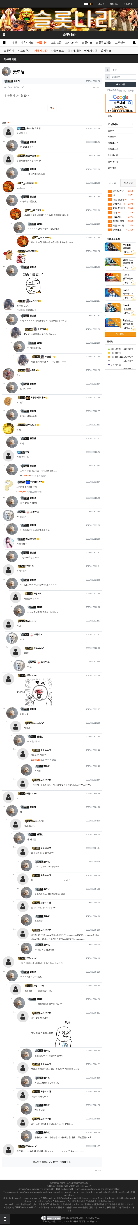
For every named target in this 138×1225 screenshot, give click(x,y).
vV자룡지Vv (36, 482)
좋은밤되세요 (117, 208)
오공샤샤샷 (31, 621)
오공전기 (34, 301)
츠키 (28, 452)
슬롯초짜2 (31, 251)
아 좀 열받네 (116, 199)
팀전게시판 (74, 50)
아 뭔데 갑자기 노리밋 (118, 221)
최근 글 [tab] (112, 182)
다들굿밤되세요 (116, 217)
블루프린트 (128, 263)
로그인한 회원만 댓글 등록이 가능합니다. (51, 1162)
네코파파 (30, 183)
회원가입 (114, 4)
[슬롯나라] (69, 19)
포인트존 (56, 42)
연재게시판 (90, 50)
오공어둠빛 (31, 155)
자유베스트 (57, 50)
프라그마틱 (71, 42)
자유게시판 (40, 50)
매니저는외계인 (33, 128)
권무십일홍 (31, 424)
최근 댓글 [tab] (128, 182)
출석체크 (106, 50)
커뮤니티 (42, 42)
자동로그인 (112, 90)
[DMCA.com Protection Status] (51, 1218)
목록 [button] (97, 87)
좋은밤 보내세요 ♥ (116, 230)
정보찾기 (127, 4)
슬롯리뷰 (87, 42)
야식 (113, 212)
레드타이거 (128, 293)
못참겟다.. (115, 204)
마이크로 (127, 309)
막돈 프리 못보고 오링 (118, 225)
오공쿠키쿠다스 (37, 397)
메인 (14, 42)
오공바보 (34, 511)
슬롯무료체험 (103, 42)
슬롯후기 (9, 50)
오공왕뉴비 (31, 539)
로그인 (101, 4)
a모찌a (33, 370)
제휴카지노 (27, 42)
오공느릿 (30, 566)
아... (112, 195)
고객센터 (120, 42)
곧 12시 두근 (116, 191)
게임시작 (128, 252)
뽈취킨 (16, 81)
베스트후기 (24, 50)
